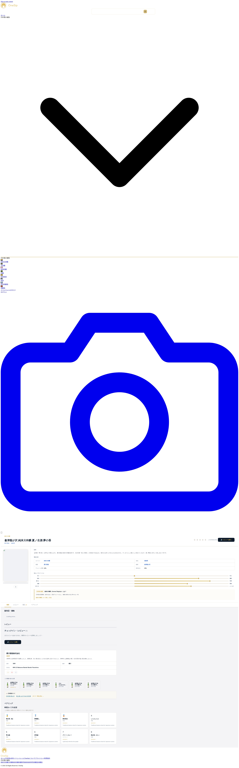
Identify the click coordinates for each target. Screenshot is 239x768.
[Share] (16, 587)
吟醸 (20, 762)
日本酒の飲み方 (10, 696)
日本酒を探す (9, 758)
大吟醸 (10, 762)
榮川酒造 (6, 543)
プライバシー (39, 758)
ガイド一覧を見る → (38, 696)
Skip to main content (7, 1)
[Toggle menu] (1, 533)
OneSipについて (30, 758)
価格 (8, 604)
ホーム (3, 15)
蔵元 (25, 604)
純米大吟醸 (7, 536)
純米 (29, 762)
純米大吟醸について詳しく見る (44, 597)
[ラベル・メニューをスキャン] (119, 530)
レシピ (9, 290)
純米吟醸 (16, 762)
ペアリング (34, 604)
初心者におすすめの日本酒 (23, 696)
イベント (4, 290)
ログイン (4, 292)
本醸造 (40, 762)
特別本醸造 (34, 762)
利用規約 (47, 758)
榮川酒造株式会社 (13, 653)
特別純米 (25, 762)
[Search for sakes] (145, 11)
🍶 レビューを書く (226, 539)
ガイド (13, 290)
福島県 (13, 543)
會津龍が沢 (147, 564)
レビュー (15, 604)
